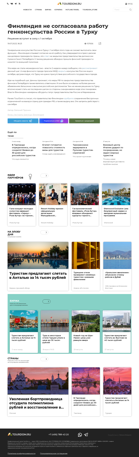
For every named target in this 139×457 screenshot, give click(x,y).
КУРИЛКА (58, 10)
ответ (46, 56)
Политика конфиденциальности (21, 453)
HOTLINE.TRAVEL (72, 10)
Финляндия (38, 115)
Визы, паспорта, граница (20, 115)
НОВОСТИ (27, 10)
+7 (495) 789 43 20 (59, 434)
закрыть (62, 71)
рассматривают (89, 68)
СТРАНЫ (38, 10)
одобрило (69, 98)
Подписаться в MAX (52, 121)
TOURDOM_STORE (90, 10)
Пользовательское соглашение (53, 453)
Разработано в (119, 435)
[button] (42, 175)
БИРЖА (48, 10)
